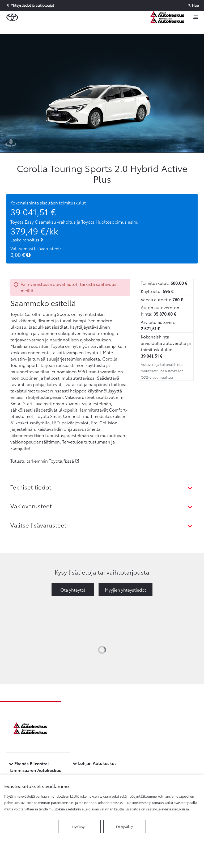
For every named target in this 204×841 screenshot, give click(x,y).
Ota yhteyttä (73, 590)
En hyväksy (124, 826)
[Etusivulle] (168, 17)
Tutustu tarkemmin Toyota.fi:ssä (42, 461)
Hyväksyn (79, 826)
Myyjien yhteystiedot (125, 590)
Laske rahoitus (25, 239)
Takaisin (32, 29)
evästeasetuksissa (175, 808)
